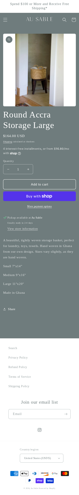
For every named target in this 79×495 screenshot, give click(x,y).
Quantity (8, 161)
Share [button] (11, 309)
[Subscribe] (65, 414)
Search (12, 348)
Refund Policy (17, 367)
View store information (22, 228)
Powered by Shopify (47, 488)
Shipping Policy (18, 386)
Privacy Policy (18, 357)
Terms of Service (19, 376)
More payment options (39, 206)
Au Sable (35, 488)
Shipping (7, 141)
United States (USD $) (37, 458)
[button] (5, 19)
